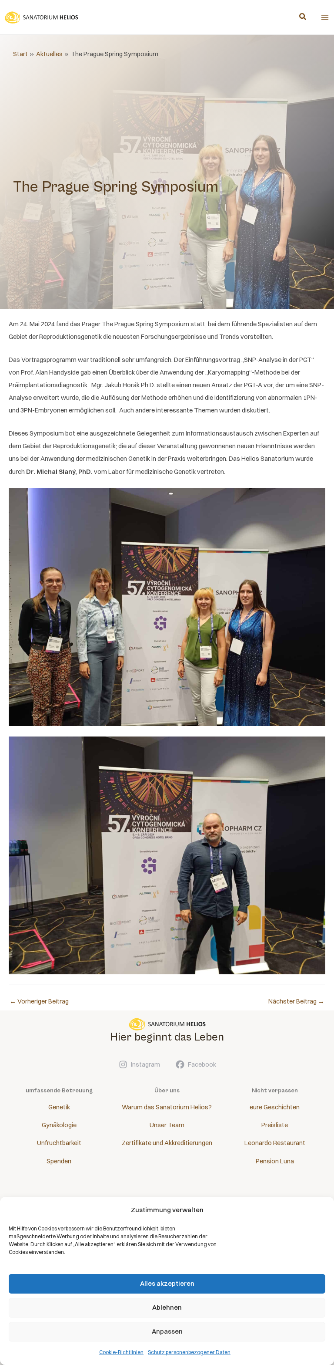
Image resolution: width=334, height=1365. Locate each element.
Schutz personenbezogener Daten (189, 1352)
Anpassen (167, 1331)
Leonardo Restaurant (274, 1143)
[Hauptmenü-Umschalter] (325, 17)
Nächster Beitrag (296, 1001)
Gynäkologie (59, 1125)
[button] (303, 18)
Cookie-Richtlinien (121, 1352)
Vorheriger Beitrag (39, 1001)
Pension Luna (275, 1161)
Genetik (59, 1107)
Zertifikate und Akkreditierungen (167, 1143)
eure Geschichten (275, 1107)
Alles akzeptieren (167, 1283)
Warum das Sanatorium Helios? (167, 1107)
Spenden (59, 1161)
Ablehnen (167, 1307)
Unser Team (167, 1125)
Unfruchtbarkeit (59, 1143)
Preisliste (274, 1125)
